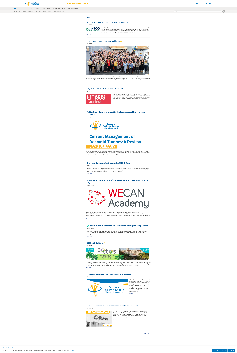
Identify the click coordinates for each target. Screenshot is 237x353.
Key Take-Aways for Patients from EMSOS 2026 (105, 89)
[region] (118, 349)
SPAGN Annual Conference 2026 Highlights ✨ (104, 41)
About (32, 8)
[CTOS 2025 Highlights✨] (117, 254)
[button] (193, 3)
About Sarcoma (66, 8)
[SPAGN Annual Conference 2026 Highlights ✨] (117, 60)
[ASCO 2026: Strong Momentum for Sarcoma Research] (93, 29)
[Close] (235, 347)
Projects (49, 8)
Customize (216, 350)
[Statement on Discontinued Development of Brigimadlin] (107, 288)
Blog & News (74, 8)
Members (38, 8)
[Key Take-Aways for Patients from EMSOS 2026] (98, 98)
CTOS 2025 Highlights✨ (96, 243)
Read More (72, 350)
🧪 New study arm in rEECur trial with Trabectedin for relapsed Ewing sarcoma (117, 226)
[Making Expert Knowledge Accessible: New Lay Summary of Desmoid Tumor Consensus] (117, 134)
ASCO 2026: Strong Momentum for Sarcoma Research (107, 22)
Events (43, 8)
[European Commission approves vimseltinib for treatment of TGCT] (99, 318)
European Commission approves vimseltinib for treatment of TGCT (113, 306)
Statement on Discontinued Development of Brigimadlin (109, 274)
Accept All (232, 350)
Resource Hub (56, 8)
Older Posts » (147, 333)
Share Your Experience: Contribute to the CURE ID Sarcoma (109, 163)
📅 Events (24, 11)
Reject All (224, 350)
